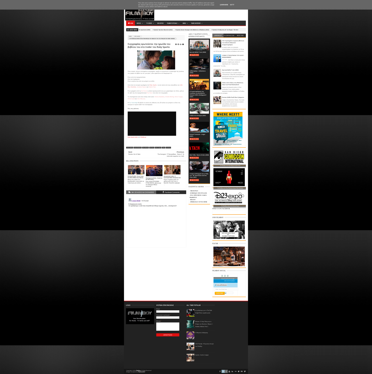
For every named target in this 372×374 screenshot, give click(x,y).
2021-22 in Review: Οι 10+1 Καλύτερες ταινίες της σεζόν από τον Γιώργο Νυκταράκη (231, 30)
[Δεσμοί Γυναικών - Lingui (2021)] (199, 124)
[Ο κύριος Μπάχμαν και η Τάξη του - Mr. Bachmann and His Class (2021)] (199, 163)
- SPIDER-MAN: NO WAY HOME (198, 202)
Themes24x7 (141, 372)
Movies (139, 23)
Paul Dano (152, 147)
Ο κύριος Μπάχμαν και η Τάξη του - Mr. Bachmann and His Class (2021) (199, 175)
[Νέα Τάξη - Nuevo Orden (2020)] (199, 144)
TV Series (149, 23)
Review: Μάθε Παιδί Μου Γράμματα (233, 97)
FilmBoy (138, 370)
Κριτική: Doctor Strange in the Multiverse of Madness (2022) (152, 30)
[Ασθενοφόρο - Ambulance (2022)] (199, 60)
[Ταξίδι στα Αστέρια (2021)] (199, 105)
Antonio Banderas (137, 147)
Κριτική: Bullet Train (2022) (230, 70)
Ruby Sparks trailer (133, 137)
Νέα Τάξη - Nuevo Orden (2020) (199, 155)
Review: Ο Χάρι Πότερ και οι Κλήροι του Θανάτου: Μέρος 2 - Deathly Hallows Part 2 (204, 324)
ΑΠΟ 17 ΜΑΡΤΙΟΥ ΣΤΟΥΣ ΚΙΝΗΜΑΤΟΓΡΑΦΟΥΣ (198, 35)
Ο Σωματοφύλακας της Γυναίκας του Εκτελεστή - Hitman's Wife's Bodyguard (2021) (198, 94)
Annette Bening (130, 147)
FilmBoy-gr (143, 137)
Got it (232, 5)
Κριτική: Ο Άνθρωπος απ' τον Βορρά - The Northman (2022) (188, 30)
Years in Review (196, 23)
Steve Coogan (158, 147)
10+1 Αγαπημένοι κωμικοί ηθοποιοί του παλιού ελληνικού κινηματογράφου (233, 43)
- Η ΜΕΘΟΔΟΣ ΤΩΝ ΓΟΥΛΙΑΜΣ (198, 193)
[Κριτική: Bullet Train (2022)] (199, 42)
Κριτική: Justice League (202, 355)
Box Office (160, 23)
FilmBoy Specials (172, 23)
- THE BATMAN (194, 191)
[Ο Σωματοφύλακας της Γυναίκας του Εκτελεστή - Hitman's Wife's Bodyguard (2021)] (199, 81)
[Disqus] (156, 221)
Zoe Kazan (137, 36)
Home (131, 23)
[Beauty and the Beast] (229, 265)
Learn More (224, 5)
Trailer (163, 147)
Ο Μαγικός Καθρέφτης (201, 332)
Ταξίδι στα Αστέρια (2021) (198, 115)
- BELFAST (192, 199)
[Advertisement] (210, 13)
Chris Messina (145, 147)
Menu (184, 23)
